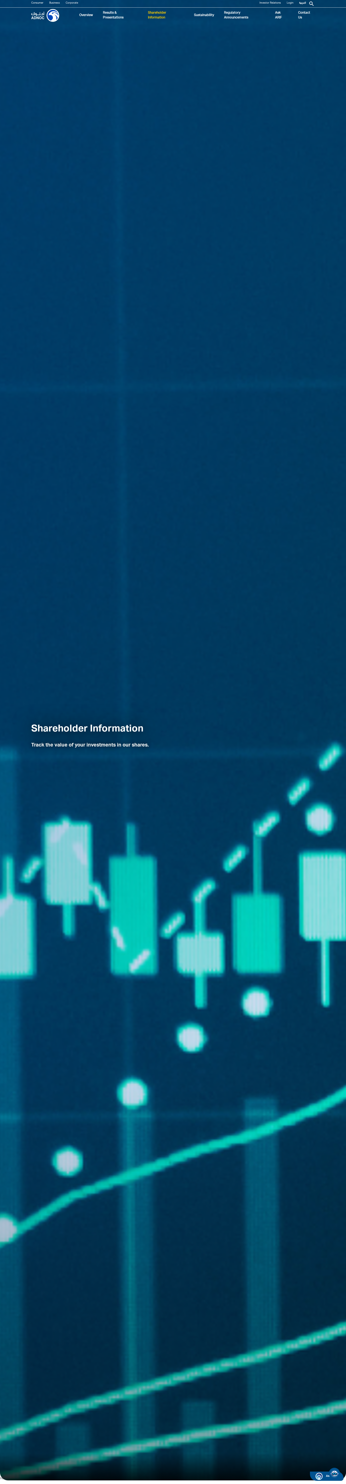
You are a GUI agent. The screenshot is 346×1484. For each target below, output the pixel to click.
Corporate (72, 3)
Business (54, 3)
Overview (86, 15)
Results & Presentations (113, 15)
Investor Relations (270, 3)
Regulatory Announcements (236, 15)
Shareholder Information (157, 15)
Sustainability (204, 15)
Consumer (37, 3)
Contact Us (304, 15)
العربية (302, 3)
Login (290, 3)
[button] (334, 1473)
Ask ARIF (278, 15)
